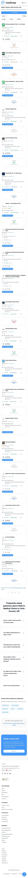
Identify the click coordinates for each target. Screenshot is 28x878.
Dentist (3, 848)
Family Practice (5, 705)
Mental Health (5, 712)
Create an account (5, 805)
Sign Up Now (4, 817)
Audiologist (4, 858)
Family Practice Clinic (6, 828)
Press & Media (4, 792)
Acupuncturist (4, 854)
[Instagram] (5, 773)
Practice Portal (5, 819)
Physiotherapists (15, 705)
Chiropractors (5, 708)
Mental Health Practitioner (7, 834)
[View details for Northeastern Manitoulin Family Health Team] (14, 239)
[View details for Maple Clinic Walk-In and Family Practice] (14, 487)
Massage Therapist (5, 836)
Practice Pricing (5, 821)
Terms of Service (6, 873)
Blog (3, 794)
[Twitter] (7, 773)
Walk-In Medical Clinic (6, 830)
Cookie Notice (22, 873)
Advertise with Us (5, 796)
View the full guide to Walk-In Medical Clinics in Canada (14, 724)
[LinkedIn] (10, 773)
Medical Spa (4, 860)
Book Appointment (8, 67)
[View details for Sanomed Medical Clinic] (14, 342)
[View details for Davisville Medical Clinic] (14, 151)
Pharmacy (4, 832)
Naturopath (4, 856)
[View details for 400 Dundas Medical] (14, 455)
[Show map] (24, 874)
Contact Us (4, 798)
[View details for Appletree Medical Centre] (14, 426)
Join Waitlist (7, 39)
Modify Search (15, 12)
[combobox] (4, 19)
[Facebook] (2, 773)
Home (3, 788)
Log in (3, 807)
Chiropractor (4, 852)
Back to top (14, 751)
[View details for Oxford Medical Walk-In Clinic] (14, 519)
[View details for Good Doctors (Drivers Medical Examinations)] (14, 572)
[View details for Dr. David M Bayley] (14, 547)
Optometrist (4, 842)
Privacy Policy (14, 873)
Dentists (12, 708)
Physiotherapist (5, 838)
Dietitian (3, 840)
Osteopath (4, 850)
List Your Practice (5, 815)
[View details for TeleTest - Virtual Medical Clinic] (14, 214)
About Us (3, 790)
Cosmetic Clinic (5, 862)
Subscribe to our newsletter (7, 809)
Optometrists (20, 708)
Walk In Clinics (10, 27)
